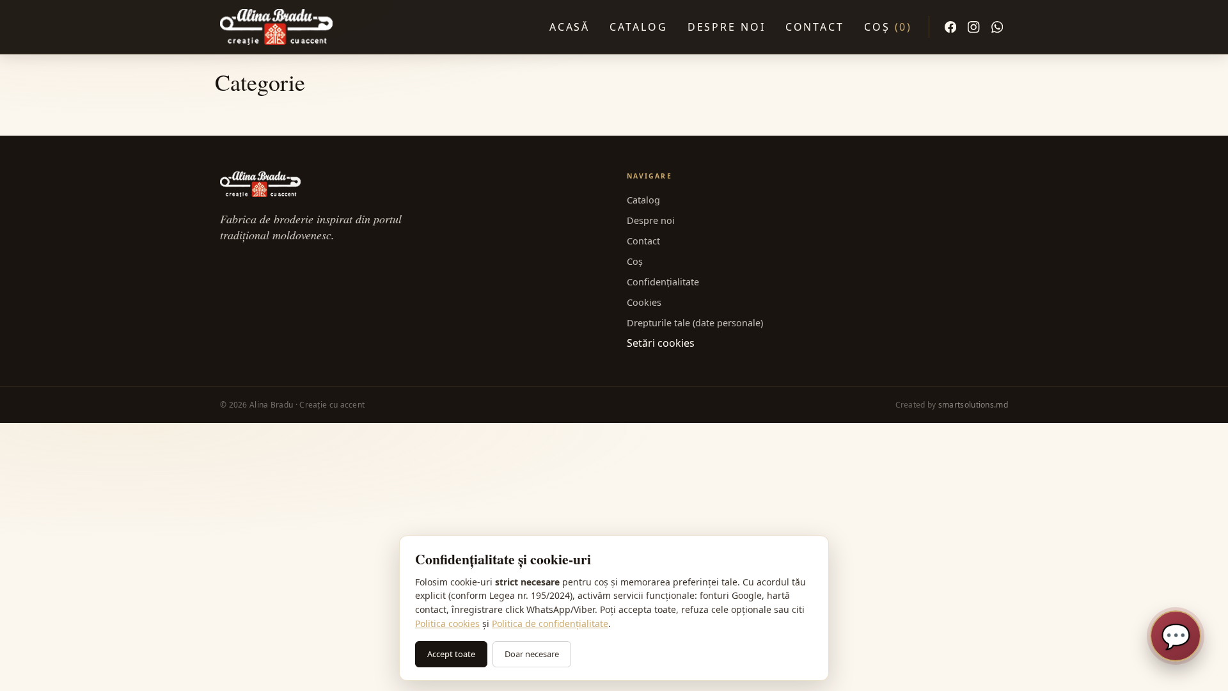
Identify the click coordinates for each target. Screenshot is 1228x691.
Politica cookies (447, 623)
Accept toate (451, 654)
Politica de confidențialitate (550, 623)
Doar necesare (532, 654)
